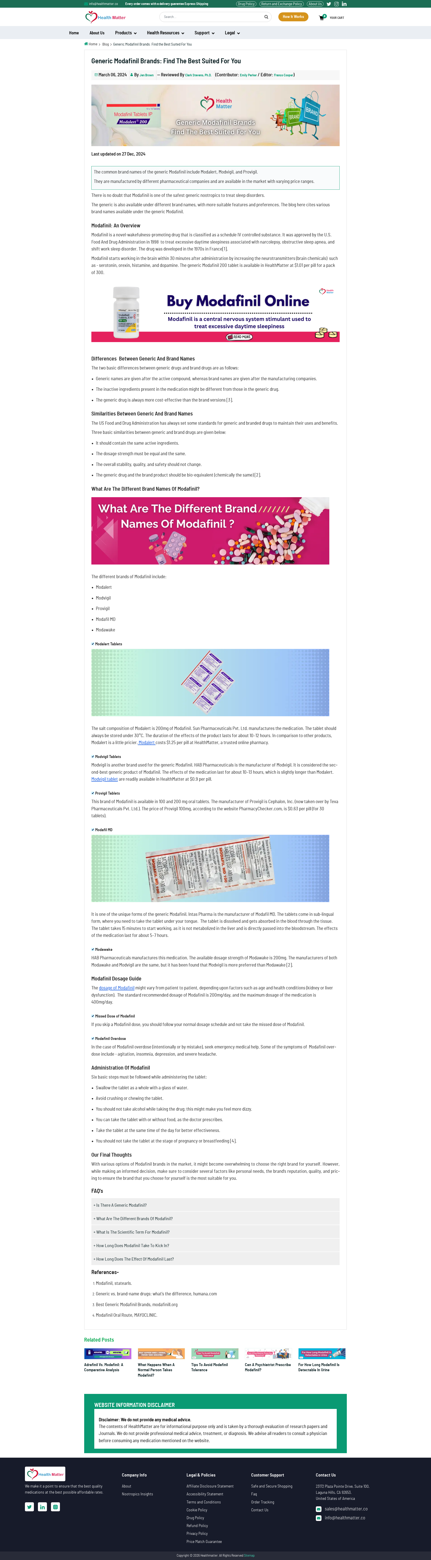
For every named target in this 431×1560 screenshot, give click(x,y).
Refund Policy (197, 1526)
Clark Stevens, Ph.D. (198, 75)
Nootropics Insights (137, 1494)
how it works (293, 17)
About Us (315, 4)
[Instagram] (336, 4)
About (126, 1486)
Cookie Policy (197, 1510)
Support (203, 33)
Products (124, 33)
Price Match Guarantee (204, 1542)
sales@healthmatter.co (346, 1509)
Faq (254, 1494)
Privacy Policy (197, 1534)
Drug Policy (246, 4)
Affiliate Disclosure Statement (210, 1486)
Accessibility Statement (205, 1494)
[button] (333, 18)
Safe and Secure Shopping (271, 1486)
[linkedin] (344, 4)
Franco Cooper (283, 75)
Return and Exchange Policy (281, 4)
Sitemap (249, 1555)
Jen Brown (147, 75)
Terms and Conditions (204, 1502)
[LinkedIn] (42, 1506)
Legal (230, 33)
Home (92, 44)
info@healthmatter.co (103, 4)
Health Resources (163, 33)
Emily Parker (248, 75)
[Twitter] (329, 4)
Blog (105, 44)
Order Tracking (262, 1502)
